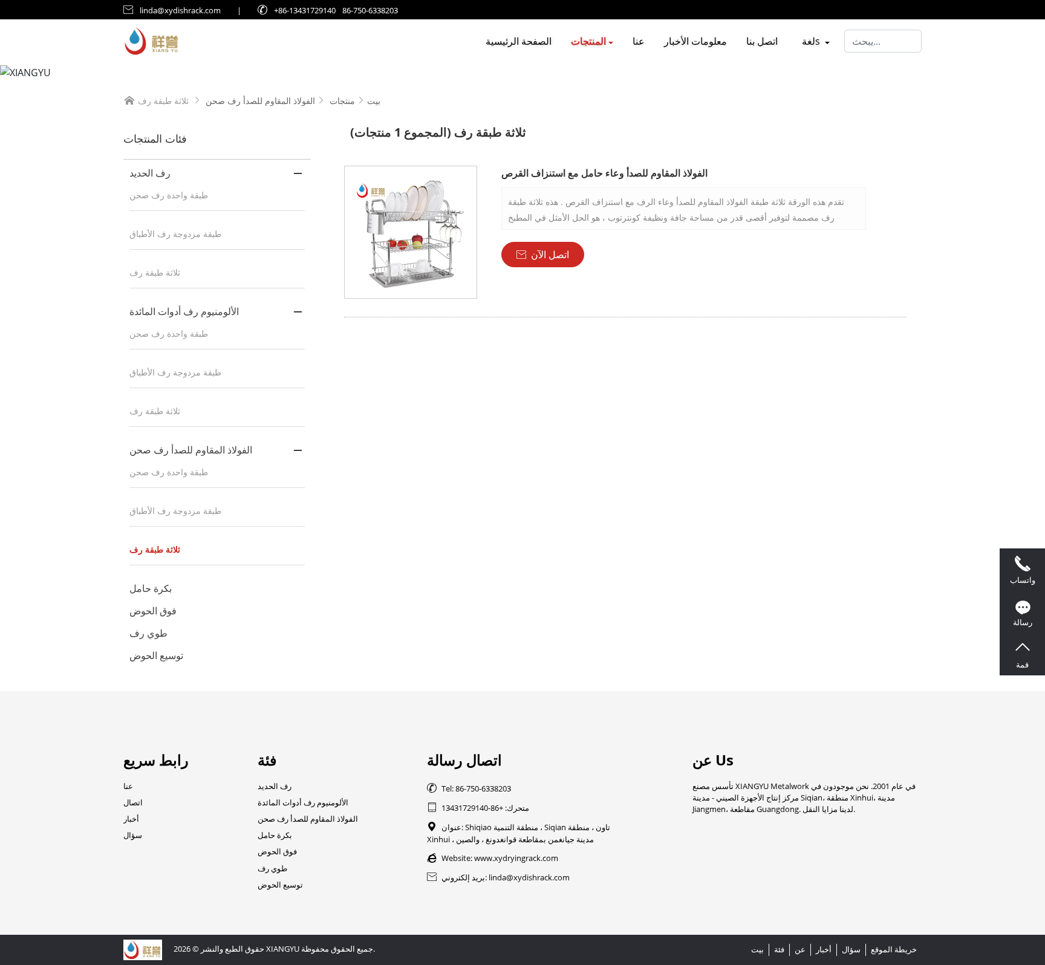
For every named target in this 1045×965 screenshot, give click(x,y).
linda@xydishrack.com (180, 10)
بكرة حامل (150, 588)
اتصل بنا (762, 41)
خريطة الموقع (894, 949)
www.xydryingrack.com (516, 858)
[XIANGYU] (522, 72)
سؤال (132, 835)
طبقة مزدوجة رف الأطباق (175, 233)
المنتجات (588, 41)
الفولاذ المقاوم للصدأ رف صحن (260, 100)
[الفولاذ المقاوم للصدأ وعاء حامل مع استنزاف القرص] (411, 232)
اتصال (133, 802)
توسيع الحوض (156, 655)
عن (800, 949)
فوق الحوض (153, 610)
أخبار (131, 818)
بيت (373, 100)
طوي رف (148, 633)
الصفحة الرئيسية (519, 41)
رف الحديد (150, 173)
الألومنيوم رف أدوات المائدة (184, 311)
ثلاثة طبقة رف (154, 272)
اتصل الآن (542, 254)
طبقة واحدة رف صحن (168, 195)
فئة (779, 949)
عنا (639, 41)
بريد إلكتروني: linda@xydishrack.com (498, 877)
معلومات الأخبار (695, 41)
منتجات (342, 100)
